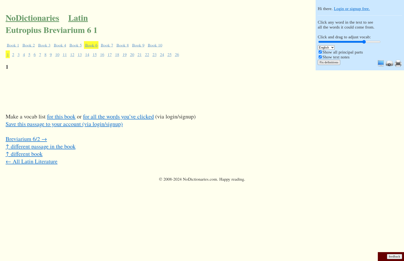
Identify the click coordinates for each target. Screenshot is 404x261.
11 (65, 54)
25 (169, 54)
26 (177, 54)
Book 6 (91, 45)
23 (154, 54)
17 (110, 54)
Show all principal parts (342, 52)
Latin (78, 17)
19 (125, 54)
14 (87, 54)
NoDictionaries (32, 17)
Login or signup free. (352, 8)
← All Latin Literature (32, 161)
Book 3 (44, 45)
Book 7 (107, 45)
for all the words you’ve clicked (118, 116)
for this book (61, 116)
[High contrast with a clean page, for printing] (398, 65)
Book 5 (75, 45)
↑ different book (24, 153)
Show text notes (336, 57)
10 (57, 54)
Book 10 (155, 45)
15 (95, 54)
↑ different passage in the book (41, 146)
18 (117, 54)
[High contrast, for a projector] (389, 65)
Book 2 (28, 45)
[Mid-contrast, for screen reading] (381, 65)
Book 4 (60, 45)
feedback (394, 256)
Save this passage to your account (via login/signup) (64, 124)
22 (147, 54)
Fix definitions (329, 62)
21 (139, 54)
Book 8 (122, 45)
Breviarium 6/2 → (26, 139)
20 (132, 54)
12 (72, 54)
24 (162, 54)
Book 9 (138, 45)
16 (102, 54)
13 (80, 54)
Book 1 (13, 45)
